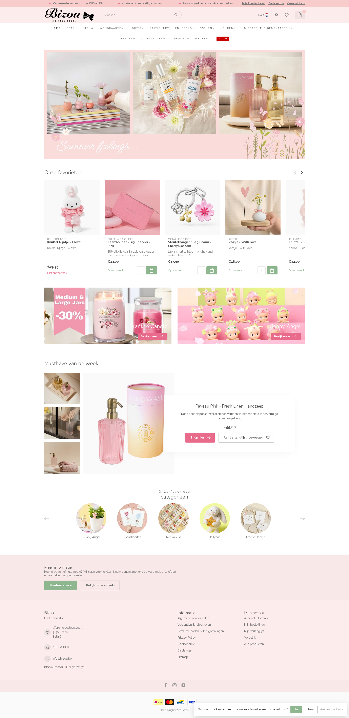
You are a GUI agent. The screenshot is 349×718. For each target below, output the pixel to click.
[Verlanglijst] (287, 15)
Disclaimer (184, 650)
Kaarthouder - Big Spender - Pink (129, 244)
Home (56, 28)
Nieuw (88, 28)
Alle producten (254, 644)
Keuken (227, 28)
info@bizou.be (62, 658)
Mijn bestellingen (255, 624)
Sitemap (183, 657)
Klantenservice (60, 585)
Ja (296, 709)
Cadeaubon (276, 3)
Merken (201, 38)
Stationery (159, 28)
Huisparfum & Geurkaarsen (266, 28)
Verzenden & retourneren (194, 624)
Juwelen (179, 38)
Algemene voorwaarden (193, 618)
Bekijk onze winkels (100, 585)
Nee (310, 709)
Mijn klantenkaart (253, 3)
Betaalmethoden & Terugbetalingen (201, 631)
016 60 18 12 (61, 647)
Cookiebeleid (186, 644)
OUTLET (222, 38)
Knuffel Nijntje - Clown (64, 242)
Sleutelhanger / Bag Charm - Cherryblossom (189, 244)
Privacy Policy (187, 637)
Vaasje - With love (242, 242)
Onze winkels (296, 3)
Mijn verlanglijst (254, 631)
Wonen (206, 28)
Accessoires (152, 38)
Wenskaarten (112, 28)
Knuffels (183, 28)
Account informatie (256, 618)
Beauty (126, 38)
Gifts (136, 28)
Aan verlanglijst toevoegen (244, 437)
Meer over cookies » (331, 709)
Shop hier (197, 437)
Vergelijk (249, 637)
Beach (72, 28)
